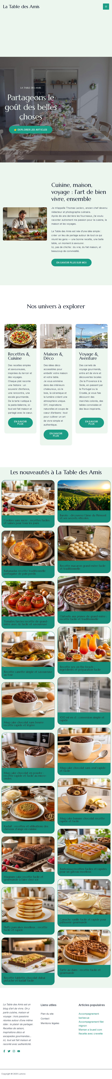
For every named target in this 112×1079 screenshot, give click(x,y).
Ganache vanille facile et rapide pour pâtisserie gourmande (83, 921)
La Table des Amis (21, 6)
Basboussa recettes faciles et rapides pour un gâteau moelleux (83, 870)
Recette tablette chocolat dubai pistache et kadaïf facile (24, 979)
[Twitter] (9, 1051)
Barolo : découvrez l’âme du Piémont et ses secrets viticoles (83, 517)
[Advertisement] (56, 35)
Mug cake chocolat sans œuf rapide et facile (82, 769)
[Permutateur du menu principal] (106, 6)
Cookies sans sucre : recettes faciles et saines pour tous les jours (27, 522)
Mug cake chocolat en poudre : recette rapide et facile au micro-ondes (25, 775)
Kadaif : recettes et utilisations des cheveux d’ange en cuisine (26, 827)
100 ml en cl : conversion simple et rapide (82, 719)
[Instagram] (14, 1051)
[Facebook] (4, 1051)
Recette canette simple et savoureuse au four (28, 673)
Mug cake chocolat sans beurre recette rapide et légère (24, 724)
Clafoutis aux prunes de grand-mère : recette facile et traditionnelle (83, 618)
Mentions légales (50, 1023)
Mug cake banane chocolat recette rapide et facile (82, 820)
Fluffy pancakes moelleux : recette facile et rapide (25, 928)
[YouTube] (18, 1051)
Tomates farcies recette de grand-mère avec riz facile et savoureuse (26, 623)
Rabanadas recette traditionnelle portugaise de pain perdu (25, 572)
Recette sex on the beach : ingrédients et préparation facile (80, 668)
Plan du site (47, 1013)
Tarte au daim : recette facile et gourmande (80, 971)
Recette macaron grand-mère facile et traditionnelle (82, 567)
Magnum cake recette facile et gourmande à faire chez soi (23, 878)
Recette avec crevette (91, 1033)
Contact (45, 1018)
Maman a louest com (90, 1029)
